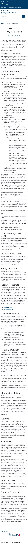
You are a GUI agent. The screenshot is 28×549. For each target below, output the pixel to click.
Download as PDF (15, 36)
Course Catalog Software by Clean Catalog (10, 542)
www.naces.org (8, 307)
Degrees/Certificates (8, 12)
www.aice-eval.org (8, 309)
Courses (4, 13)
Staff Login (4, 531)
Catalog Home (5, 1)
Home (2, 23)
